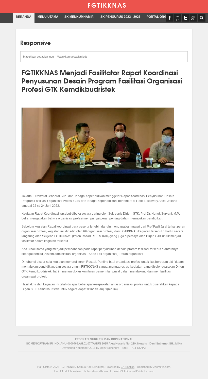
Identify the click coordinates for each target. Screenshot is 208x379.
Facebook (170, 18)
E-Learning (177, 18)
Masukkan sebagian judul (39, 56)
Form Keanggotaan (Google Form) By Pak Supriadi (193, 18)
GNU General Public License (136, 371)
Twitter (185, 18)
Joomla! (58, 371)
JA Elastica (127, 366)
